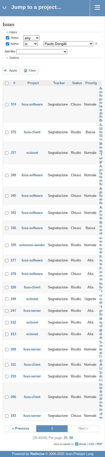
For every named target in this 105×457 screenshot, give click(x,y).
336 (13, 228)
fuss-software (32, 104)
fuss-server (32, 311)
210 (13, 376)
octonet (32, 153)
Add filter (10, 51)
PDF (99, 444)
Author (14, 43)
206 (13, 397)
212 (13, 322)
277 (13, 260)
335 (13, 245)
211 (13, 364)
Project (33, 83)
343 (13, 213)
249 (13, 299)
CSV (91, 444)
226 (13, 287)
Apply (13, 70)
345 (13, 196)
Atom (82, 444)
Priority (91, 83)
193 (13, 416)
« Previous (20, 428)
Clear (32, 70)
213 (13, 334)
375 (13, 132)
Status (14, 37)
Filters (13, 32)
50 (71, 438)
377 (13, 153)
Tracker (59, 83)
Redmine (37, 454)
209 (13, 349)
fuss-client (32, 132)
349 (13, 175)
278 (13, 274)
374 (13, 104)
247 (13, 311)
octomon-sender (32, 245)
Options (14, 57)
